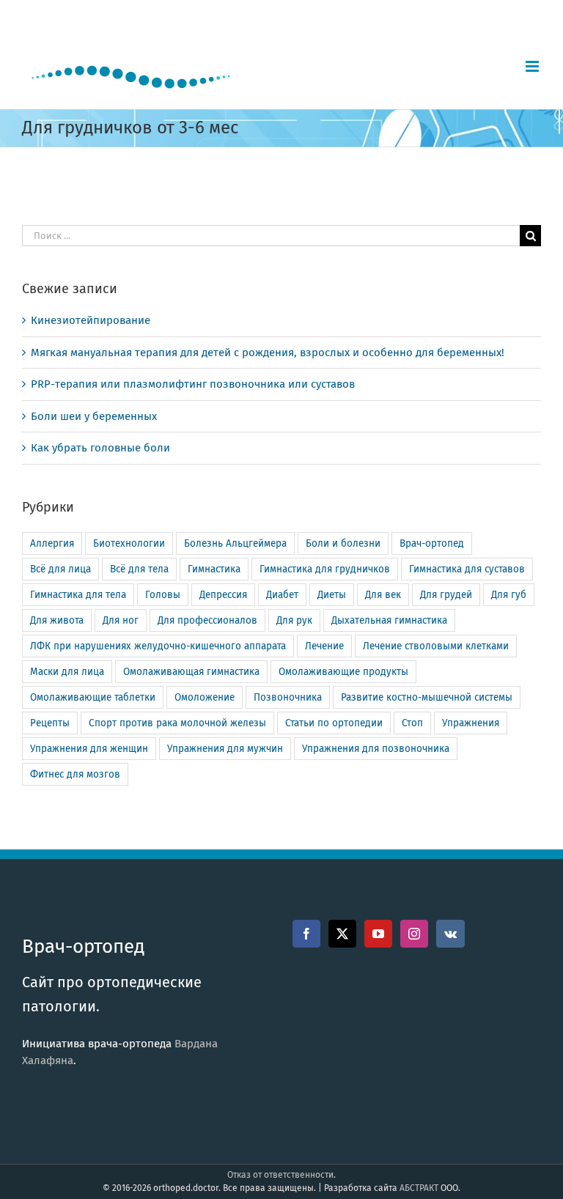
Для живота (57, 620)
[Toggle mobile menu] (533, 66)
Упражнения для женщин (89, 748)
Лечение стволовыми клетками (436, 646)
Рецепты (50, 723)
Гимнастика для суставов (467, 569)
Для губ (508, 595)
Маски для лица (67, 671)
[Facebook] (306, 934)
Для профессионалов (207, 620)
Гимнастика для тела (78, 595)
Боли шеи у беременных (94, 416)
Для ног (121, 620)
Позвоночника (288, 697)
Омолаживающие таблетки (92, 697)
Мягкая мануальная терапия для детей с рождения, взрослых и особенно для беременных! (267, 352)
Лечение (324, 646)
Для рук (294, 620)
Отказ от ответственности (280, 1175)
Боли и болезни (343, 543)
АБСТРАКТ (419, 1188)
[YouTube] (378, 934)
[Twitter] (342, 934)
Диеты (331, 595)
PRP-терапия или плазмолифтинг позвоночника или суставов (193, 384)
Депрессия (223, 595)
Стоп (412, 723)
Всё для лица (60, 569)
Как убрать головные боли (100, 447)
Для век (383, 595)
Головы (162, 595)
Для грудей (446, 595)
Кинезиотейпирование (90, 320)
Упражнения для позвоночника (375, 748)
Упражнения (470, 723)
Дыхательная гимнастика (389, 620)
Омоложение (204, 697)
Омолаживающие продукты (343, 671)
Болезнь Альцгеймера (235, 543)
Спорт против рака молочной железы (177, 723)
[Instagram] (414, 934)
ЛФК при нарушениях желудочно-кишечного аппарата (158, 646)
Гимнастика (214, 569)
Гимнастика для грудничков (325, 569)
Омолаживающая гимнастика (191, 671)
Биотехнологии (129, 543)
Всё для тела (139, 569)
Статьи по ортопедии (334, 723)
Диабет (282, 595)
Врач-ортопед (432, 543)
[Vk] (450, 934)
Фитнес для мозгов (75, 774)
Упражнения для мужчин (225, 748)
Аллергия (52, 543)
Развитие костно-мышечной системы (426, 697)
